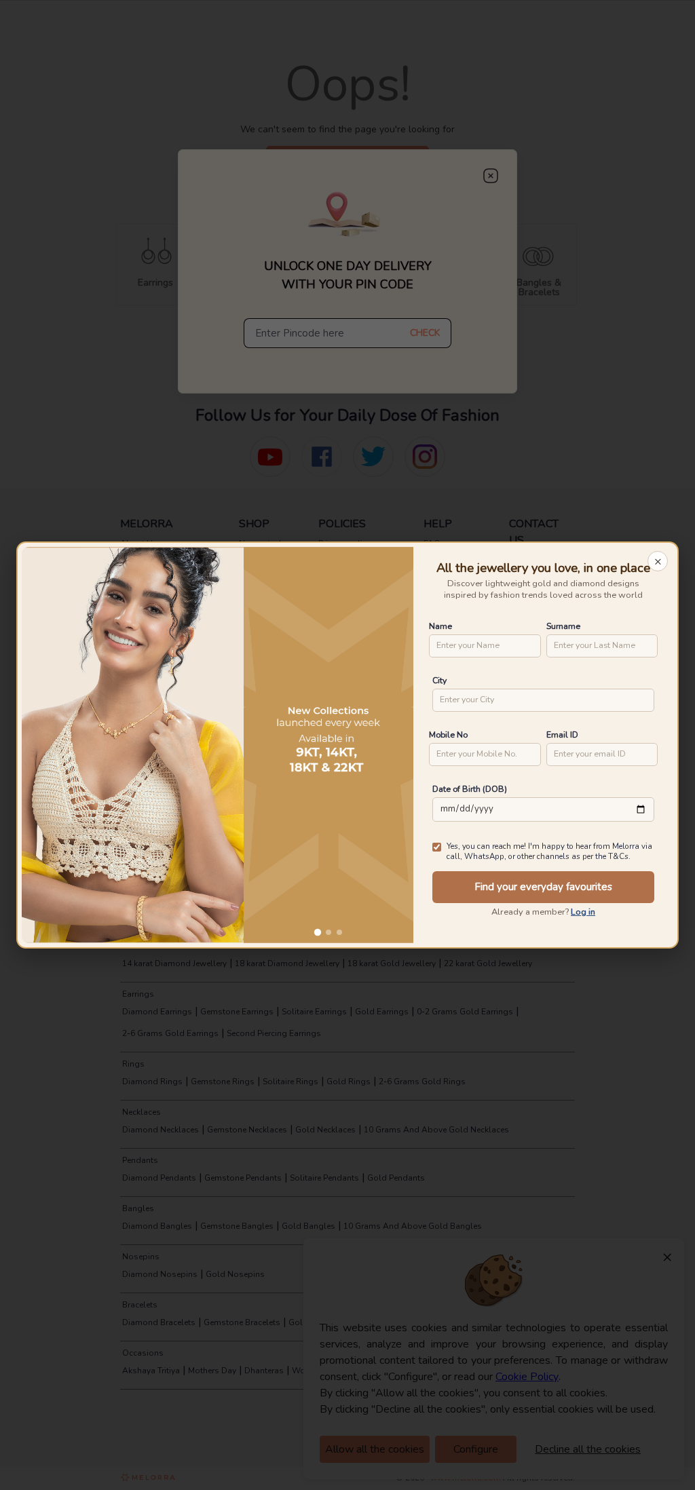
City (439, 680)
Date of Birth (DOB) (469, 789)
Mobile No (448, 734)
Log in (583, 912)
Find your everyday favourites (543, 887)
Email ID (562, 734)
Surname (563, 626)
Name (440, 626)
